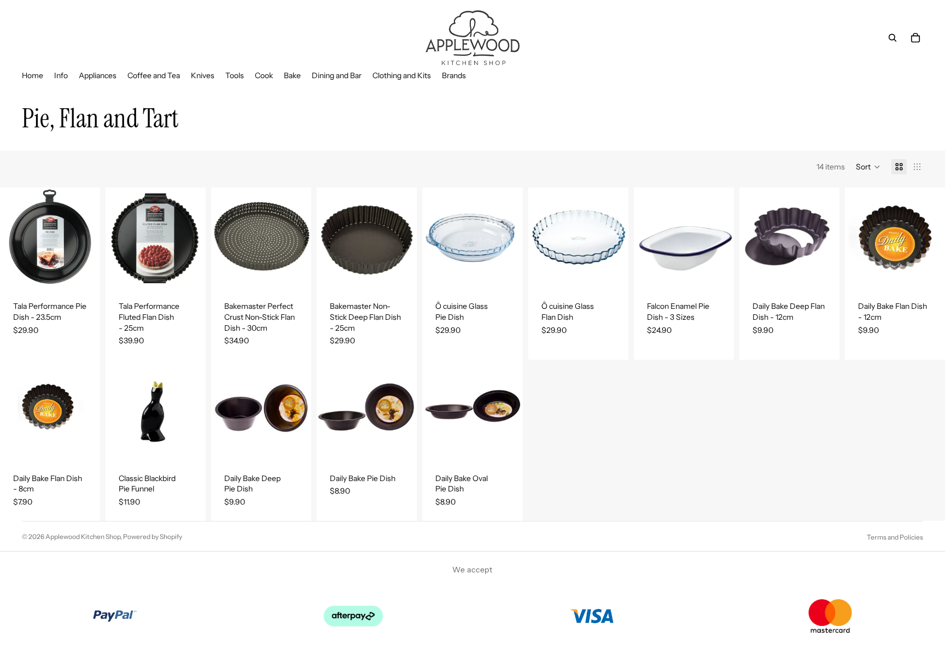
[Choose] (717, 272)
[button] (868, 167)
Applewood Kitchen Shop (82, 536)
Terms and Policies (895, 537)
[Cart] (915, 38)
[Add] (83, 272)
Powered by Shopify (152, 536)
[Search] (892, 38)
